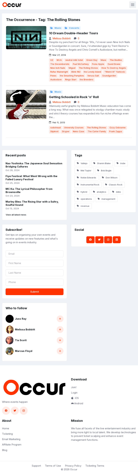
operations (86, 199)
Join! (73, 387)
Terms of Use (53, 465)
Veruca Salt (93, 75)
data (118, 191)
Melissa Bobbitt (62, 38)
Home (5, 428)
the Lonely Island (92, 72)
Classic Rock (115, 184)
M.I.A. (59, 60)
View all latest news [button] (16, 214)
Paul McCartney (81, 64)
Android (78, 403)
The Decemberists (59, 64)
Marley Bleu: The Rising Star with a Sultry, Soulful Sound (32, 203)
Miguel (72, 68)
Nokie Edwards (88, 177)
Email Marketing (11, 439)
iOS (77, 398)
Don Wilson (111, 177)
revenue (84, 206)
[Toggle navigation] (132, 4)
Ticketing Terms (94, 465)
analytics (101, 191)
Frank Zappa (115, 131)
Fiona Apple (98, 64)
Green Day (91, 60)
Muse (103, 60)
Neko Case (78, 131)
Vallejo (84, 163)
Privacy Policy (73, 465)
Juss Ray (20, 318)
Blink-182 (75, 72)
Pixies (53, 75)
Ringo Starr (70, 79)
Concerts (73, 28)
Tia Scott (21, 340)
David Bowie (114, 64)
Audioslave (56, 79)
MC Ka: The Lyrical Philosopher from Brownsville (29, 190)
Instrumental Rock (89, 184)
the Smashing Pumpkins (72, 75)
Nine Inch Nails (57, 68)
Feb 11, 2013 (58, 122)
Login (74, 392)
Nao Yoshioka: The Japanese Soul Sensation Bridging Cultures (34, 165)
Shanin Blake (104, 163)
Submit (34, 291)
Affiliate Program (11, 444)
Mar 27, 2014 (59, 55)
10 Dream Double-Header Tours (73, 33)
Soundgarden (109, 75)
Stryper (66, 131)
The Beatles (116, 60)
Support (36, 465)
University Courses (73, 127)
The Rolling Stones (88, 68)
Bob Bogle (105, 170)
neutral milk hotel (74, 60)
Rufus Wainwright (59, 72)
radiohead (55, 127)
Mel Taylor (85, 170)
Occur (73, 469)
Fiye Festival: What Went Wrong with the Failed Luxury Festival (31, 178)
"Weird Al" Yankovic (115, 72)
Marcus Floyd (23, 351)
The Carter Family (97, 131)
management (108, 199)
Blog (4, 450)
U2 (51, 60)
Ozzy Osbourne (118, 127)
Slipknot (54, 131)
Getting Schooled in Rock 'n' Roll (74, 97)
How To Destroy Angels (113, 68)
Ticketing (7, 433)
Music (57, 28)
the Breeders (86, 79)
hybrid (83, 191)
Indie (122, 163)
